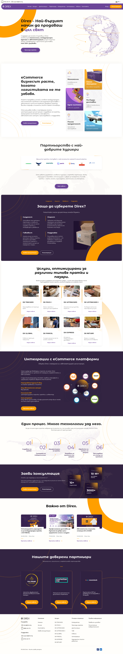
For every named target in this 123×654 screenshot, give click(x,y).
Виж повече (61, 186)
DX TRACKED (28, 302)
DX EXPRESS (69, 332)
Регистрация (116, 6)
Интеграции (76, 636)
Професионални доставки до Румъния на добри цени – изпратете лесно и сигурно (59, 531)
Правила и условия (94, 622)
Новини (74, 633)
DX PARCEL (48, 333)
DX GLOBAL (28, 333)
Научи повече (31, 311)
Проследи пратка (30, 50)
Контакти (41, 628)
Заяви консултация (29, 252)
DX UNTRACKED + (91, 302)
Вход (106, 6)
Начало (40, 622)
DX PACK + (47, 302)
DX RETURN (89, 333)
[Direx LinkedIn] (101, 649)
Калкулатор (75, 622)
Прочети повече (28, 408)
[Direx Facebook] (98, 649)
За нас (40, 625)
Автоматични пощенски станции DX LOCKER (86, 530)
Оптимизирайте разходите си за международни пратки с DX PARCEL (31, 531)
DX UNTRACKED (70, 302)
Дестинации (76, 628)
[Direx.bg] (6, 6)
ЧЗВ (73, 631)
